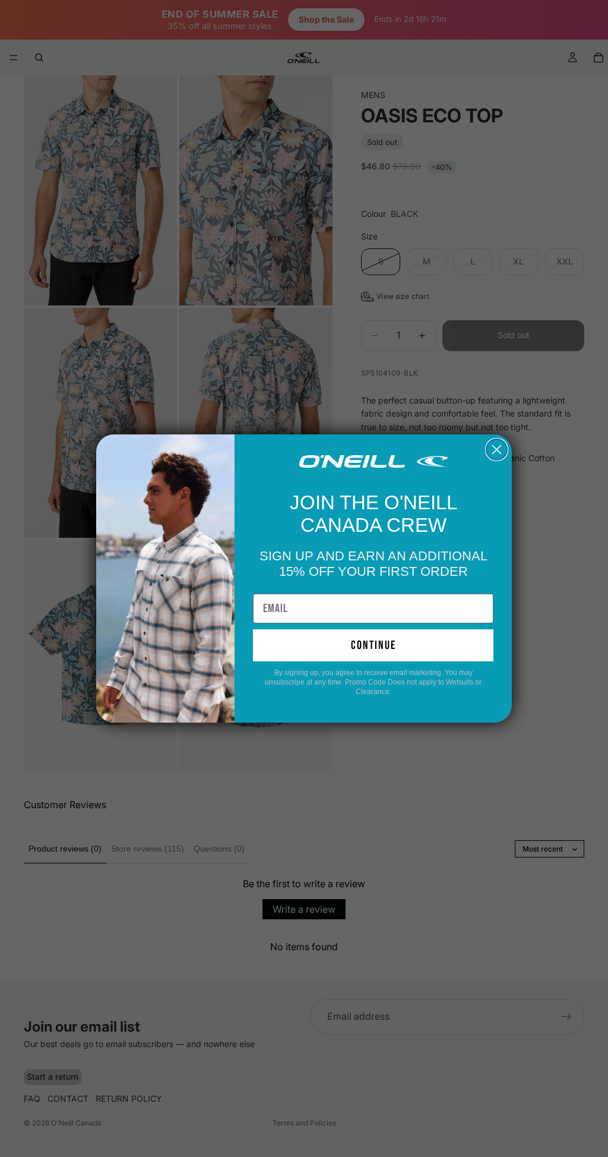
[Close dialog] (496, 449)
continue (373, 645)
